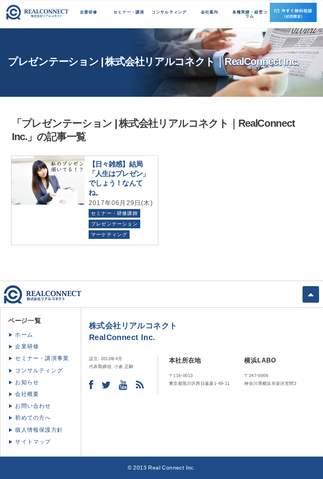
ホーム (24, 334)
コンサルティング (169, 12)
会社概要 (27, 394)
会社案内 (210, 12)
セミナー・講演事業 (42, 358)
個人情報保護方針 (39, 430)
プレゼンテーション (114, 224)
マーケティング (109, 234)
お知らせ (27, 382)
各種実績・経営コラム (250, 14)
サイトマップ (33, 441)
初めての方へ (33, 417)
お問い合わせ (33, 406)
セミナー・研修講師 (114, 213)
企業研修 (89, 12)
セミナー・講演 (128, 12)
